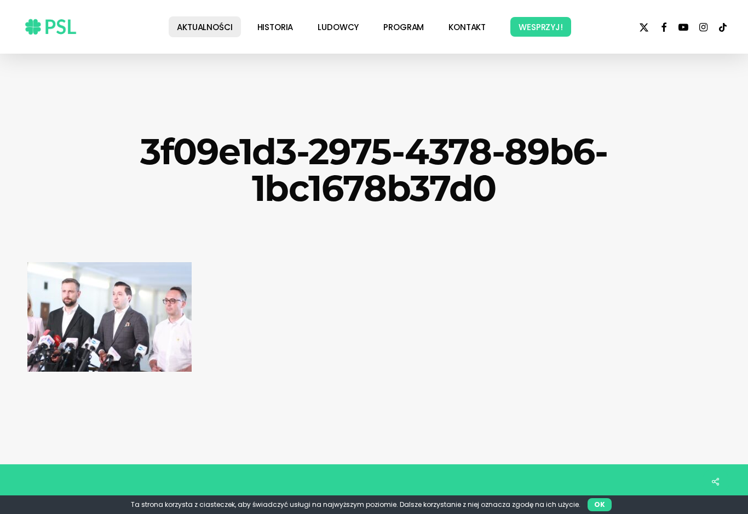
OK (599, 504)
